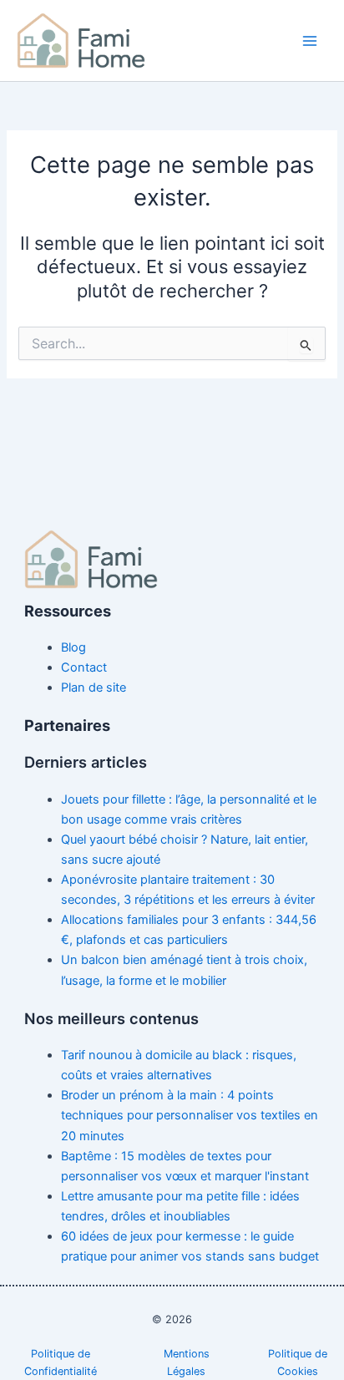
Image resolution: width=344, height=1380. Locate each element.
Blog (73, 647)
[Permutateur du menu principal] (309, 40)
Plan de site (93, 687)
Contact (84, 667)
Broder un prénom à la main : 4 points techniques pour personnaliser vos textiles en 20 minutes (189, 1115)
